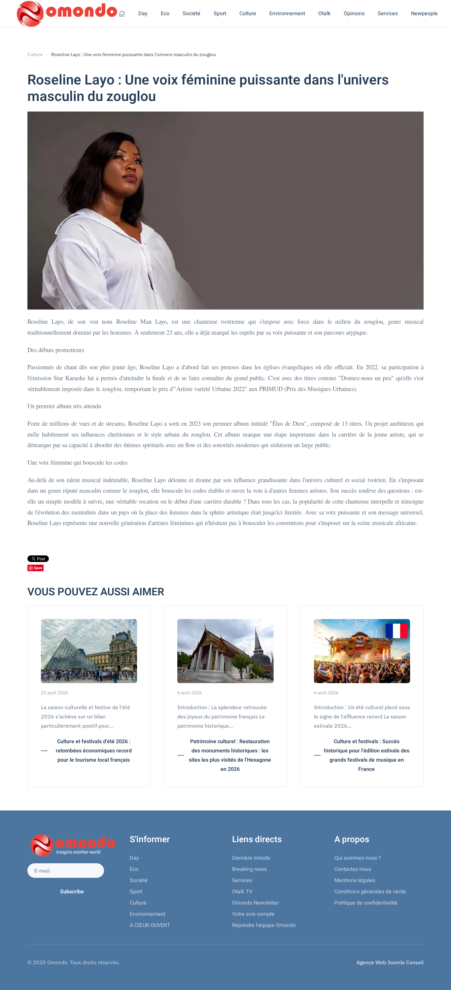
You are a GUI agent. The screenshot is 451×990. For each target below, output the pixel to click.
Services (242, 880)
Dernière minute (251, 858)
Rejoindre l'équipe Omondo (264, 925)
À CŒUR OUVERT (150, 925)
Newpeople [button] (424, 13)
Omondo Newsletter (255, 903)
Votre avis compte (253, 914)
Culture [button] (247, 13)
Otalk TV (242, 892)
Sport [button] (220, 13)
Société (139, 880)
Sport (136, 892)
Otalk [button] (324, 13)
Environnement (147, 914)
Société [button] (191, 13)
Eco (134, 869)
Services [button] (388, 13)
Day (143, 13)
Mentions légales (354, 880)
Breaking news (249, 869)
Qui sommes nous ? (357, 858)
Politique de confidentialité (366, 903)
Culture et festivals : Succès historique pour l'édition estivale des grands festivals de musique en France (366, 755)
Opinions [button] (354, 13)
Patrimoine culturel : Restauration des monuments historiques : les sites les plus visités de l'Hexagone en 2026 (230, 755)
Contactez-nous (352, 869)
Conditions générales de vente (370, 892)
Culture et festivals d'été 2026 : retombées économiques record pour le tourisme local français (94, 751)
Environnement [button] (287, 13)
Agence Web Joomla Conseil (390, 962)
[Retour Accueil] (66, 13)
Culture (138, 903)
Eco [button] (165, 13)
